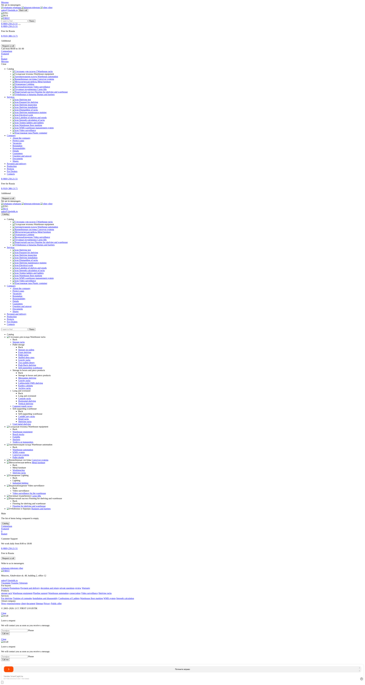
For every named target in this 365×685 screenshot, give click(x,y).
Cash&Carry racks (26, 416)
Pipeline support (40, 593)
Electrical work (26, 115)
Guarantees (18, 153)
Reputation (17, 146)
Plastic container (39, 133)
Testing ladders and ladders (31, 122)
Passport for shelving (28, 102)
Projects (10, 169)
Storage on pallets (26, 350)
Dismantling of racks (28, 110)
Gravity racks (24, 360)
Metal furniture (44, 81)
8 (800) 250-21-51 (9, 23)
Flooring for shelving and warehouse (51, 92)
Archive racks (24, 388)
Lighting (30, 84)
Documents (18, 158)
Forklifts (16, 437)
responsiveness (13, 603)
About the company (21, 138)
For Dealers (12, 171)
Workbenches (19, 470)
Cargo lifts (42, 89)
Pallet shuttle (18, 457)
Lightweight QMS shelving (30, 383)
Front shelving (24, 352)
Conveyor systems (45, 79)
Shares (16, 161)
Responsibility (19, 148)
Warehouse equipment (23, 432)
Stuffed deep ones (26, 357)
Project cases (18, 140)
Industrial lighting (20, 483)
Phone (31, 630)
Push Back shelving (27, 365)
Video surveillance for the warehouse (29, 493)
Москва (5, 2)
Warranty (86, 588)
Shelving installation (28, 107)
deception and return (49, 588)
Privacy (47, 603)
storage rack (6, 593)
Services (10, 97)
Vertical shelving (25, 403)
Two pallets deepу (26, 362)
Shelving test (25, 99)
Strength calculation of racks (32, 120)
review (78, 588)
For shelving (6, 598)
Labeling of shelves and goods (33, 117)
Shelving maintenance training (32, 112)
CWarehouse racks (44, 71)
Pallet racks (23, 355)
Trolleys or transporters (23, 442)
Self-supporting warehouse (30, 367)
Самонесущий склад (22, 406)
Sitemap (39, 603)
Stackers (16, 439)
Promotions (15, 588)
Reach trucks (18, 434)
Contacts (11, 174)
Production (12, 166)
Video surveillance (41, 87)
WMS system (19, 452)
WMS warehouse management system (36, 128)
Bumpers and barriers (41, 508)
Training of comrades (22, 598)
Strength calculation (125, 598)
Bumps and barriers (45, 94)
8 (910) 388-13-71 (9, 36)
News (3, 603)
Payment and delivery (16, 163)
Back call (23, 10)
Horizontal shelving (27, 401)
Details (16, 151)
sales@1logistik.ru (9, 10)
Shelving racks (25, 421)
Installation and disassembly (45, 598)
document (30, 603)
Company (11, 135)
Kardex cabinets (25, 385)
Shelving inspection (28, 105)
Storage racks (19, 342)
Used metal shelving (22, 424)
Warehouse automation (47, 76)
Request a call (8, 46)
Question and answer (22, 156)
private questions (67, 588)
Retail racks (23, 419)
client (23, 603)
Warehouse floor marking (30, 125)
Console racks (24, 398)
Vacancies (17, 143)
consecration (75, 593)
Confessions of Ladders (69, 598)
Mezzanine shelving (27, 378)
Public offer (56, 603)
